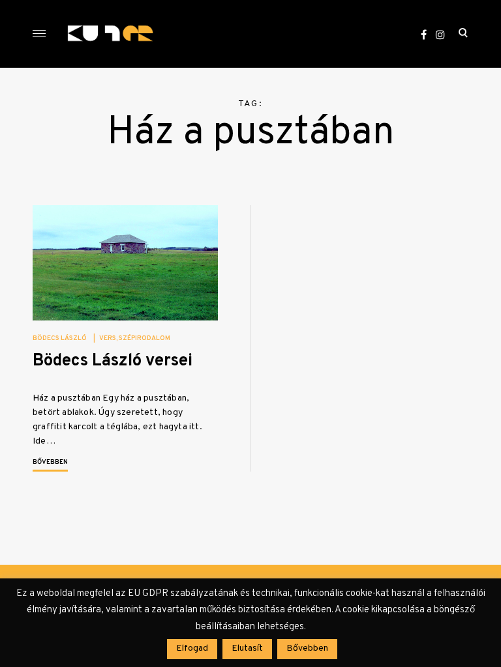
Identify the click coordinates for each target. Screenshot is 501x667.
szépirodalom (144, 338)
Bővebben (50, 462)
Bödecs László (60, 338)
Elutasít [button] (247, 648)
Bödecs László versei (112, 361)
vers (107, 338)
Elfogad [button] (192, 648)
